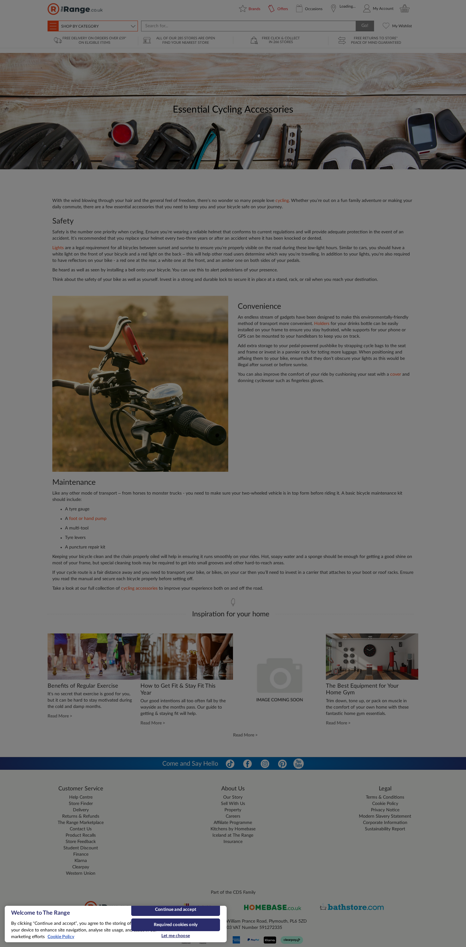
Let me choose (175, 936)
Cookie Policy (61, 937)
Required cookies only (175, 925)
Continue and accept (175, 909)
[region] (116, 924)
